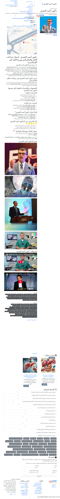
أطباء (37, 488)
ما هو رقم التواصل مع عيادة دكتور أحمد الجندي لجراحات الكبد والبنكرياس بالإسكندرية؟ (38, 401)
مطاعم (35, 493)
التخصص (36, 465)
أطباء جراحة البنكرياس (51, 449)
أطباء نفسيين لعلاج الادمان (39, 449)
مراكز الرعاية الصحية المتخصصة (37, 486)
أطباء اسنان (53, 438)
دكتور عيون (40, 438)
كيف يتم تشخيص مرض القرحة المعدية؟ (47, 423)
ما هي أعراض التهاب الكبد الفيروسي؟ (48, 417)
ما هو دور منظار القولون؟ (50, 426)
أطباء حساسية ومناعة (11, 452)
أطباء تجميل (46, 438)
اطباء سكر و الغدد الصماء (22, 452)
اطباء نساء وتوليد (9, 441)
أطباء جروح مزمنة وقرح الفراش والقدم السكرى (23, 449)
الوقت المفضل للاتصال (34, 470)
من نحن (31, 20)
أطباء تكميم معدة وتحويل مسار (14, 446)
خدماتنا (31, 22)
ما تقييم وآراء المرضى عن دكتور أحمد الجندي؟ (46, 407)
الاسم (56, 465)
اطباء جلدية (25, 444)
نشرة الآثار (30, 13)
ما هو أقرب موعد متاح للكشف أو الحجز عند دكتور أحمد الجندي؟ (43, 392)
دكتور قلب (47, 441)
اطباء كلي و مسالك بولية (27, 441)
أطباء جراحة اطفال (43, 454)
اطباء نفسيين (17, 441)
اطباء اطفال (26, 438)
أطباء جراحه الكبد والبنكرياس (15, 444)
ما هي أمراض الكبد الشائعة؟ (50, 413)
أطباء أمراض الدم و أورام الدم (50, 446)
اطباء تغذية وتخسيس (52, 452)
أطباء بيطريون (17, 454)
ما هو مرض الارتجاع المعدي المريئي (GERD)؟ (46, 435)
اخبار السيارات (29, 17)
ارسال (38, 476)
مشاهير (30, 15)
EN (33, 29)
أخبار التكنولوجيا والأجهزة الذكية (26, 11)
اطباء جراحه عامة (42, 452)
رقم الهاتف (54, 470)
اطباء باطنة (53, 441)
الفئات (31, 4)
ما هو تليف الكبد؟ (52, 420)
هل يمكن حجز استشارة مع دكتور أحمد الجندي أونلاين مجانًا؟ (44, 398)
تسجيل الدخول (30, 27)
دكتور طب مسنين (32, 452)
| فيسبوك (34, 319)
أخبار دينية (30, 10)
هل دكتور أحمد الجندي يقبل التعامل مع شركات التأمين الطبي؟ (43, 395)
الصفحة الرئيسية (29, 1)
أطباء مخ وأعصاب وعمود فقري (16, 438)
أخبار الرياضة (29, 7)
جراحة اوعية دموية (8, 454)
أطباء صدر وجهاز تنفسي (37, 446)
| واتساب (29, 319)
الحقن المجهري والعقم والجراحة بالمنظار (30, 454)
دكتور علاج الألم (53, 454)
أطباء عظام (33, 438)
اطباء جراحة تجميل (52, 444)
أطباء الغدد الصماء (42, 444)
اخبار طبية (30, 14)
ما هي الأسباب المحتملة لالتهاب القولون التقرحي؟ (45, 429)
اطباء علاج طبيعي (33, 444)
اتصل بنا (31, 25)
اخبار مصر (30, 18)
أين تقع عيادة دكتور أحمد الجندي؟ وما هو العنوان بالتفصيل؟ (44, 404)
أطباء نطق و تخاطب (26, 446)
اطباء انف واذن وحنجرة (38, 441)
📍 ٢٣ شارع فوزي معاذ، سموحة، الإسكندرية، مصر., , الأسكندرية (24, 25)
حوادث (30, 8)
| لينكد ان (34, 353)
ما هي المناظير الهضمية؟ (50, 410)
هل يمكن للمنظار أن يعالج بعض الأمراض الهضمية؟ (45, 432)
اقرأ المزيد (44, 384)
